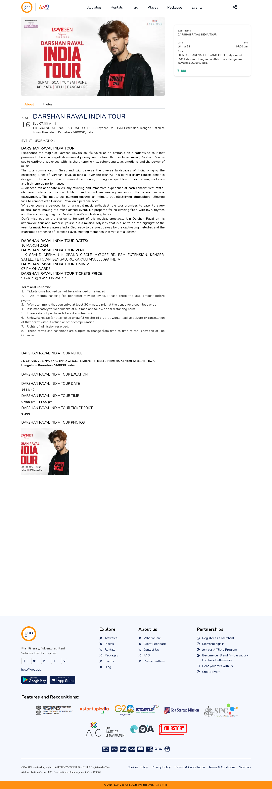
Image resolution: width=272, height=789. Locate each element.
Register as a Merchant (218, 638)
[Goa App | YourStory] (173, 729)
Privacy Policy (161, 767)
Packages (174, 7)
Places (153, 7)
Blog (108, 667)
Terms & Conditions (222, 767)
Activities (94, 7)
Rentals (117, 7)
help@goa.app (31, 669)
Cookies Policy (138, 767)
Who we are (152, 638)
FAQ (147, 655)
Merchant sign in (213, 644)
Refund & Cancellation (189, 767)
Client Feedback (155, 644)
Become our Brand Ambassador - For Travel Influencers (225, 657)
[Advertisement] (136, 539)
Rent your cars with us (217, 666)
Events (197, 7)
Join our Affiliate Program (219, 649)
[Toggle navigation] (248, 7)
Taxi (135, 7)
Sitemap (245, 767)
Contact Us (151, 649)
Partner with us (154, 661)
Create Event (211, 672)
